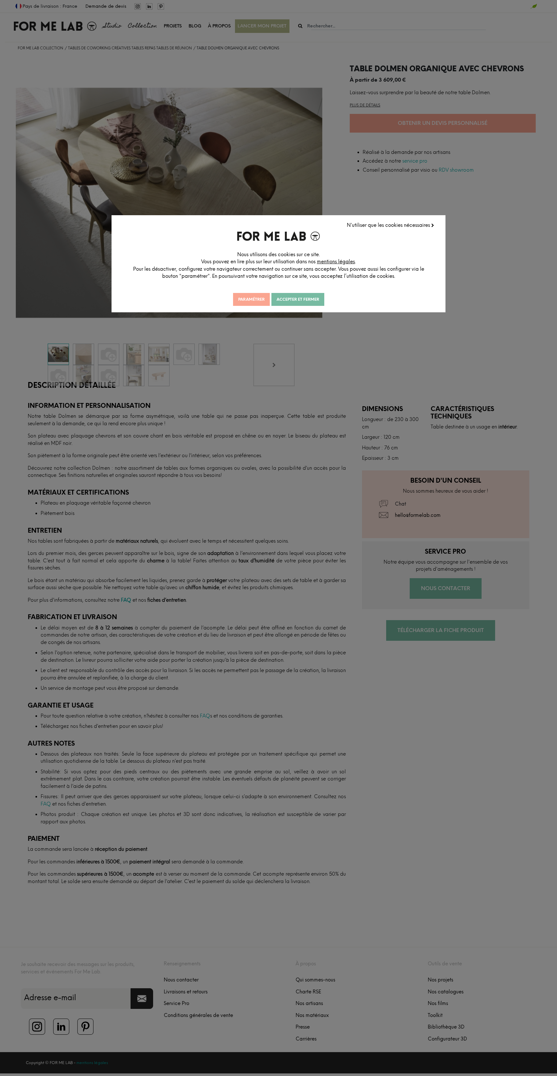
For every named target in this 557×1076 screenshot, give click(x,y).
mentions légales (336, 262)
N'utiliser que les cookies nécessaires (389, 225)
